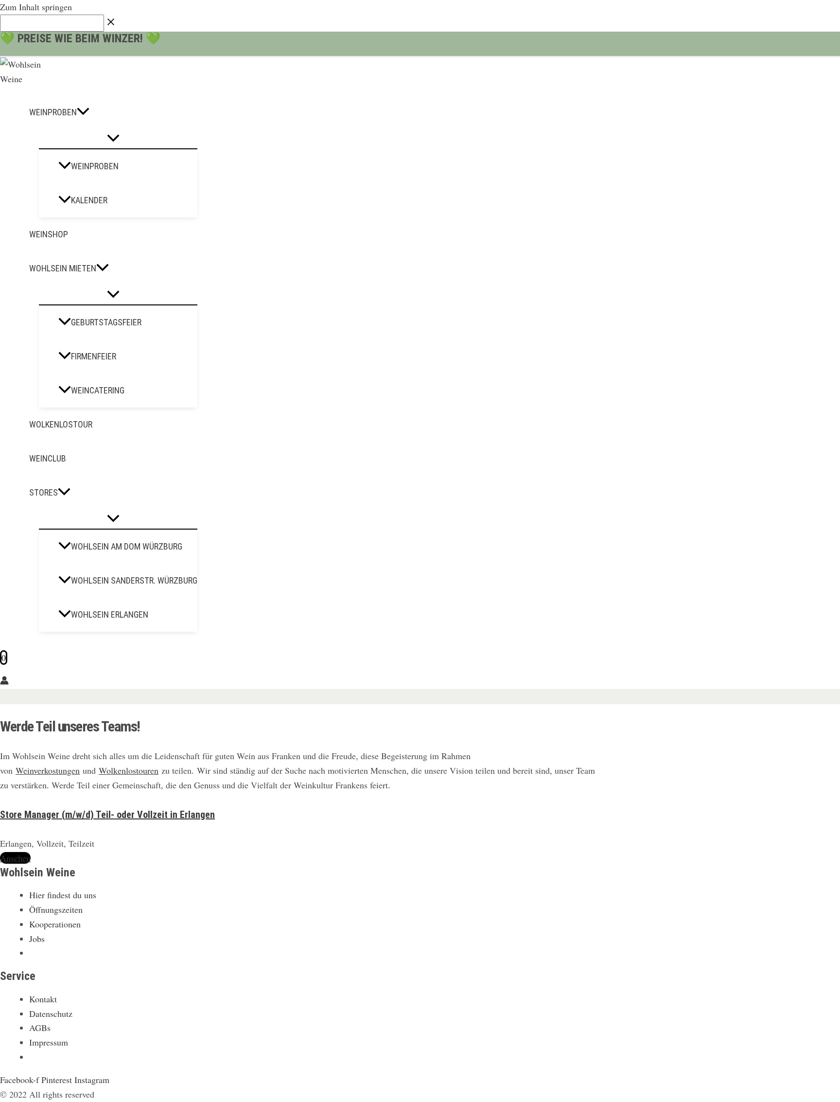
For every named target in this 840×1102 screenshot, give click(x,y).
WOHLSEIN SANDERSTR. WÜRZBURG (134, 580)
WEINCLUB (47, 458)
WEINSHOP (48, 234)
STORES (43, 492)
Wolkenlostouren (128, 770)
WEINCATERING (97, 390)
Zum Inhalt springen (36, 7)
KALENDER (89, 200)
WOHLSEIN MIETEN (62, 268)
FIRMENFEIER (93, 356)
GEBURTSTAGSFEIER (106, 322)
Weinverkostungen (48, 770)
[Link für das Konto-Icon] (4, 682)
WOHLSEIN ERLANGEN (109, 614)
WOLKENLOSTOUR (60, 424)
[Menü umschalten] (113, 138)
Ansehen (15, 858)
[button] (83, 112)
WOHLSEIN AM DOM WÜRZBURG (126, 546)
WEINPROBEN (53, 112)
